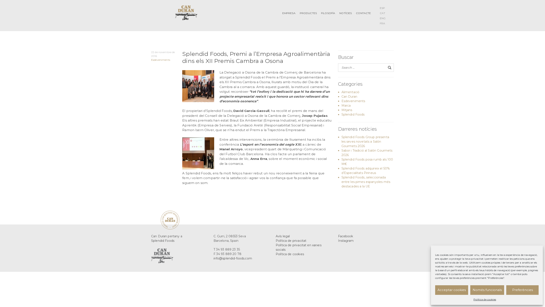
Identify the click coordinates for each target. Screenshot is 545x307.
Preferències (522, 290)
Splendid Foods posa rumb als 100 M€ (367, 162)
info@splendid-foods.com (233, 258)
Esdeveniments (160, 59)
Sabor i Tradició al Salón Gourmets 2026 (367, 153)
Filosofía (328, 13)
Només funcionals (487, 290)
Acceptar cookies (451, 290)
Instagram (346, 241)
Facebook (345, 236)
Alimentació (350, 92)
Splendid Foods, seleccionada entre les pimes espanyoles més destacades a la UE (365, 181)
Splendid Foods (353, 114)
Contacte (363, 13)
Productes (308, 13)
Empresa (288, 13)
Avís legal (283, 236)
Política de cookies (484, 299)
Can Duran (349, 96)
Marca (346, 105)
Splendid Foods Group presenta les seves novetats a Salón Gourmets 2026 (365, 141)
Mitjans (346, 110)
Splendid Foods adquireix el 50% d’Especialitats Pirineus (365, 171)
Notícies (345, 13)
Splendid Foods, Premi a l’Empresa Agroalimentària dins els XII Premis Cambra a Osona (256, 57)
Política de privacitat (291, 241)
